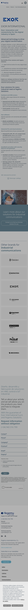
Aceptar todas (7, 605)
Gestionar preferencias (17, 605)
